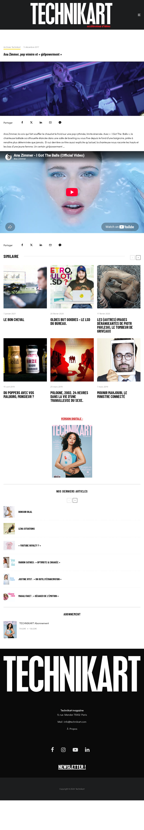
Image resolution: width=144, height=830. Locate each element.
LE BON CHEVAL (14, 319)
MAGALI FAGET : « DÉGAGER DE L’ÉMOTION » (38, 596)
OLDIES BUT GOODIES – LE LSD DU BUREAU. (70, 321)
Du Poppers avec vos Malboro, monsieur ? (19, 394)
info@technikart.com (75, 721)
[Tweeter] (31, 122)
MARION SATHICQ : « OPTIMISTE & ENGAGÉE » (39, 562)
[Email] (50, 122)
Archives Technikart (12, 47)
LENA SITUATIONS (26, 528)
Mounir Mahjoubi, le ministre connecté (112, 394)
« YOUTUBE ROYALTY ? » (29, 545)
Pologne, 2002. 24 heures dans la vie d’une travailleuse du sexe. (69, 396)
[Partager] (22, 122)
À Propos (72, 728)
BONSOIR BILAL (25, 512)
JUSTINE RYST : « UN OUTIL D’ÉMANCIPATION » (39, 579)
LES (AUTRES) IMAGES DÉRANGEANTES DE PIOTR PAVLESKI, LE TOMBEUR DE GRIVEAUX (115, 325)
